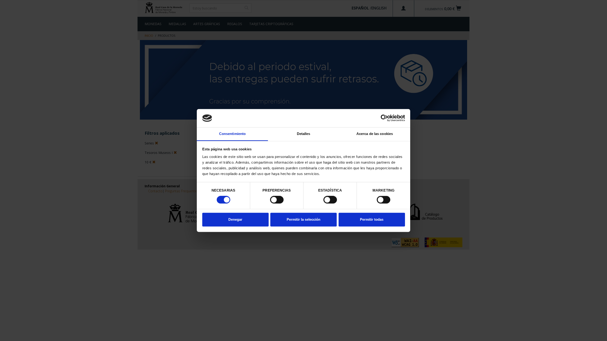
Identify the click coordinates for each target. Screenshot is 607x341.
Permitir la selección (303, 219)
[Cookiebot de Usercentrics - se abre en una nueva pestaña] (384, 118)
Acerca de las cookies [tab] (374, 134)
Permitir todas (371, 219)
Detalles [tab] (303, 134)
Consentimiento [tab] (232, 134)
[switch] (277, 200)
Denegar (235, 219)
